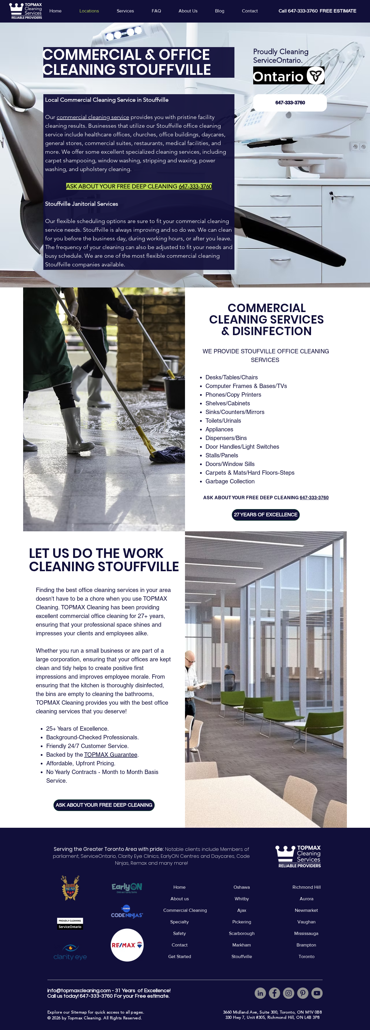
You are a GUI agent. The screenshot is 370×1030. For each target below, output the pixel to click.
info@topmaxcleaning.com (79, 990)
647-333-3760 (314, 497)
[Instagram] (288, 993)
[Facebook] (274, 993)
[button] (129, 11)
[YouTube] (317, 993)
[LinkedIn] (260, 993)
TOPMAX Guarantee (110, 754)
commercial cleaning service (93, 117)
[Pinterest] (302, 993)
